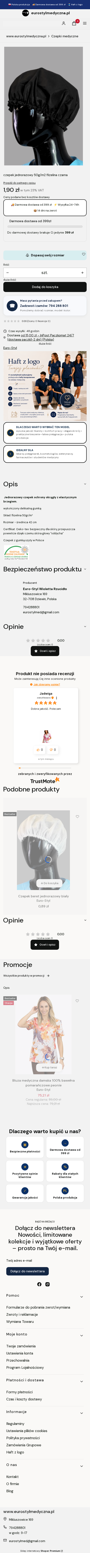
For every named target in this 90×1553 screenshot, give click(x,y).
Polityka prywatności (23, 1438)
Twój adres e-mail (19, 1260)
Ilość (6, 264)
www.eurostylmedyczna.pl (26, 36)
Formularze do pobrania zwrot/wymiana (38, 1307)
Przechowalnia (17, 1360)
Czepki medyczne (64, 36)
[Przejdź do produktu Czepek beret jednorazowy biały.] (43, 850)
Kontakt (12, 1476)
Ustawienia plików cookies (27, 1430)
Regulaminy (15, 1423)
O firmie (12, 1484)
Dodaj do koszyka (45, 287)
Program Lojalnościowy (25, 1367)
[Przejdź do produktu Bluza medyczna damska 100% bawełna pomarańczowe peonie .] (43, 1034)
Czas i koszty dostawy (24, 1399)
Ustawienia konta (19, 1353)
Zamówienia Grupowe (23, 1445)
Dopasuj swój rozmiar (45, 255)
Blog (9, 1491)
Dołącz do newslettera (27, 1271)
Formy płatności (19, 1392)
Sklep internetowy (40, 1550)
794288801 (31, 607)
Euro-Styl (10, 348)
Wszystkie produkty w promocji (23, 975)
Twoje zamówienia (21, 1346)
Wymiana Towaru (20, 1321)
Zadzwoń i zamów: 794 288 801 (44, 306)
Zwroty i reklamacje (22, 1314)
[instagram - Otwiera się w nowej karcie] (47, 1284)
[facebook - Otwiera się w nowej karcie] (39, 1284)
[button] (31, 684)
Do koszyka (51, 883)
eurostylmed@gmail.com (41, 612)
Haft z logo (15, 1452)
